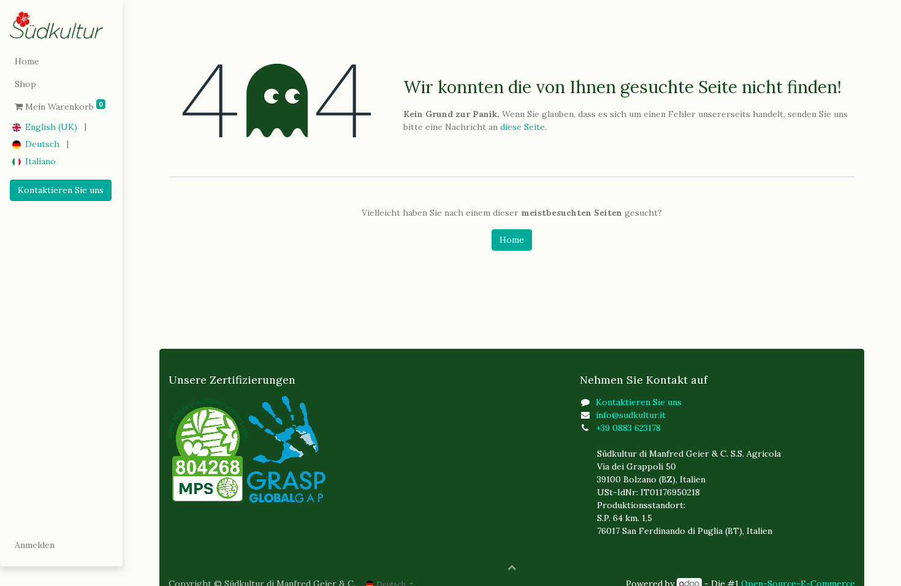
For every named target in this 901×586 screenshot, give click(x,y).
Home (512, 239)
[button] (512, 567)
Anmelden (35, 544)
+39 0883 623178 (628, 427)
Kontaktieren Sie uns (61, 190)
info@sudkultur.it (631, 414)
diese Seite (522, 126)
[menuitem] (61, 61)
